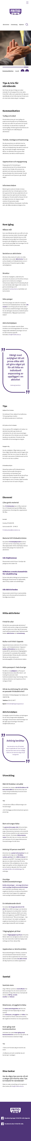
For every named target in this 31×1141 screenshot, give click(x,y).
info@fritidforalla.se (15, 334)
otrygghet (15, 1014)
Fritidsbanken (9, 506)
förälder (20, 855)
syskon (5, 857)
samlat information (17, 853)
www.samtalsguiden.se (12, 1008)
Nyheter (21, 24)
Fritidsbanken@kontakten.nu (11, 530)
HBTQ (10, 995)
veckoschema (14, 289)
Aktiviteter (6, 24)
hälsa (23, 1014)
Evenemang (14, 24)
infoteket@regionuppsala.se (15, 704)
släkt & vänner (21, 857)
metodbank (21, 989)
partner (10, 857)
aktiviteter (10, 633)
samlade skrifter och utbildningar (12, 869)
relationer (8, 1014)
